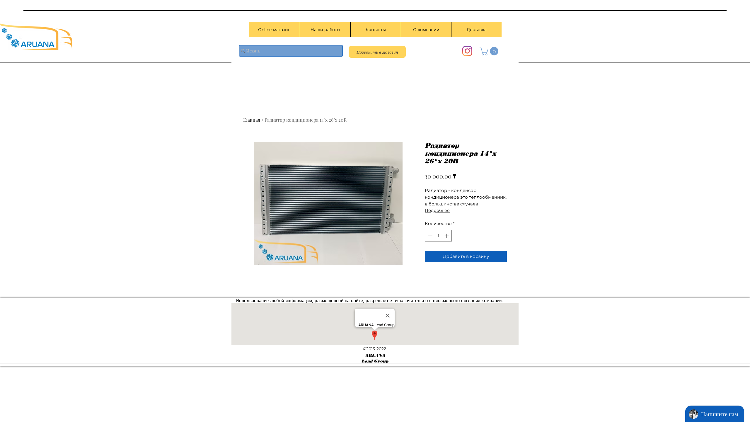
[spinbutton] (438, 235)
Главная (251, 120)
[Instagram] (467, 51)
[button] (490, 51)
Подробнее (437, 210)
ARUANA (375, 355)
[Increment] (447, 235)
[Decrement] (430, 235)
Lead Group (375, 361)
